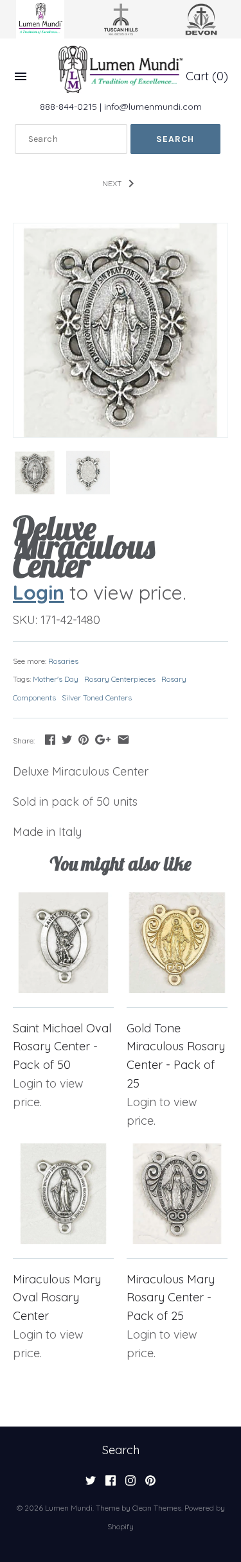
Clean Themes (156, 1508)
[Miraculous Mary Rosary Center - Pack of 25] (177, 1193)
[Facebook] (110, 1484)
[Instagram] (130, 1484)
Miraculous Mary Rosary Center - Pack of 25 (171, 1298)
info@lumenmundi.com (153, 106)
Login (38, 592)
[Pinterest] (150, 1484)
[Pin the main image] (83, 739)
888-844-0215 (68, 106)
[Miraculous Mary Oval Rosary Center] (63, 1193)
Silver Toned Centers (97, 697)
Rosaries (63, 661)
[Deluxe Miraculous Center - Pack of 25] (120, 330)
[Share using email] (123, 739)
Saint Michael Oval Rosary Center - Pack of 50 (62, 1047)
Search (120, 1450)
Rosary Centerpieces (120, 679)
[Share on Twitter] (67, 739)
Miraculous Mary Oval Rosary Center (57, 1298)
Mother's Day (55, 679)
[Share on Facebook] (50, 739)
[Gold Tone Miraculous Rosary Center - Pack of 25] (177, 942)
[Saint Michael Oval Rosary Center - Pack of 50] (63, 942)
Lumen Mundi (69, 1508)
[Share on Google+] (103, 739)
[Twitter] (90, 1484)
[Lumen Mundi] (121, 69)
